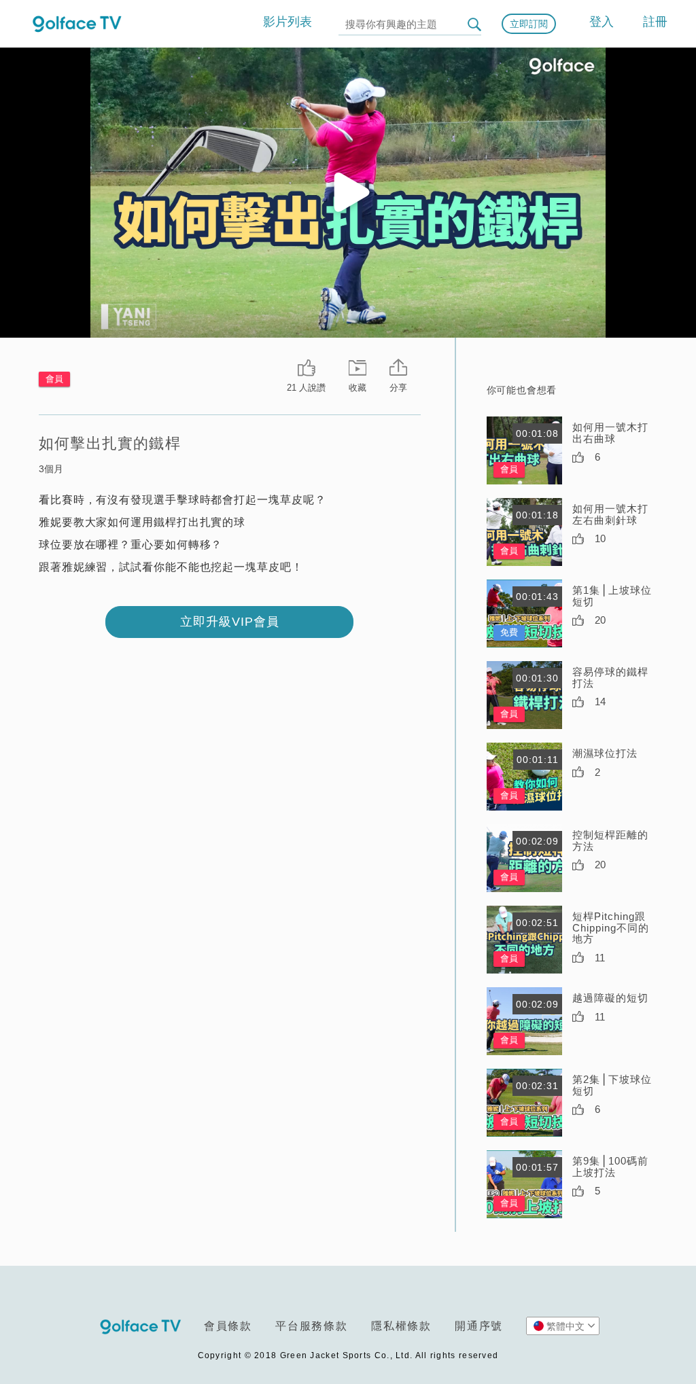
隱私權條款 (401, 1326)
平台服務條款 (311, 1326)
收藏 (357, 388)
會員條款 (228, 1326)
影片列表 (287, 22)
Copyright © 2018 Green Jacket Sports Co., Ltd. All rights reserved (348, 1355)
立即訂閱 (529, 23)
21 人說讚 (306, 388)
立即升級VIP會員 (229, 621)
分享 (398, 388)
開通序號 (479, 1326)
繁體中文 (565, 1326)
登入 (601, 22)
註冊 (655, 22)
